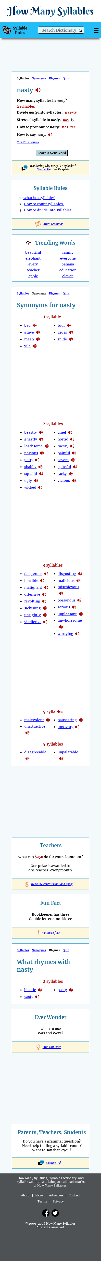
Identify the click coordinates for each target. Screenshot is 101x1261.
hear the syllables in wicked (40, 487)
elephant (33, 258)
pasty (62, 990)
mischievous (68, 587)
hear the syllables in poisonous (79, 600)
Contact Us (43, 169)
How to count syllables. (44, 204)
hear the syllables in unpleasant (81, 614)
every (33, 264)
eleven (68, 276)
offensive (32, 594)
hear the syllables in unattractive (27, 732)
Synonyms (39, 78)
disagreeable (35, 752)
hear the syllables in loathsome (47, 446)
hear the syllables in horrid (72, 439)
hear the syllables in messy (72, 446)
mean (29, 339)
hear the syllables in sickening (45, 608)
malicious (66, 580)
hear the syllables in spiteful (75, 466)
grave (29, 332)
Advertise (56, 1195)
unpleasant (67, 614)
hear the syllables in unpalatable (61, 758)
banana (68, 264)
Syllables (23, 293)
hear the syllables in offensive (44, 594)
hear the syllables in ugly (36, 480)
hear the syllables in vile (35, 346)
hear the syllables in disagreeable (27, 758)
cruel (62, 432)
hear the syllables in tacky (71, 473)
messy (63, 446)
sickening (32, 608)
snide (62, 339)
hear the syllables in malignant (46, 587)
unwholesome (70, 620)
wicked (30, 487)
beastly (30, 432)
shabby (30, 467)
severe (63, 460)
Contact (74, 1195)
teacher (33, 270)
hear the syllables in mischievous (61, 593)
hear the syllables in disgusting (80, 573)
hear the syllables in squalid (41, 473)
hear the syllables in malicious (78, 580)
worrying (65, 633)
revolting (32, 601)
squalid (30, 473)
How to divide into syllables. (48, 210)
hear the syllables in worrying (77, 633)
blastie (30, 990)
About (25, 1195)
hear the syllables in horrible (42, 580)
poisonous (67, 600)
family (68, 252)
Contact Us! (53, 1163)
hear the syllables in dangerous (46, 573)
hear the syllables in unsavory (77, 726)
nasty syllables (38, 90)
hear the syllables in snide (71, 339)
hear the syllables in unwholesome (61, 626)
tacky (62, 473)
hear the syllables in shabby (40, 466)
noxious (31, 453)
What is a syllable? (39, 198)
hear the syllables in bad (35, 325)
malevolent (34, 720)
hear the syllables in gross (71, 332)
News (39, 1195)
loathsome (33, 446)
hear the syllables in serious (74, 607)
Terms (42, 1201)
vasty (28, 997)
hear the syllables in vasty (37, 996)
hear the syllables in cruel (70, 432)
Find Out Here (52, 1047)
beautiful (33, 252)
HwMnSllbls (50, 11)
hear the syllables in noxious (42, 453)
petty (28, 460)
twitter (55, 1213)
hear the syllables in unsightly (45, 615)
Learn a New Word (52, 153)
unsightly (32, 615)
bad (27, 325)
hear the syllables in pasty (71, 989)
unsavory (65, 727)
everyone (68, 258)
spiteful (64, 467)
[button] (80, 30)
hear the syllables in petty (37, 459)
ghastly (30, 439)
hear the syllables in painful (74, 453)
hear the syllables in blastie (40, 989)
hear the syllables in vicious (74, 480)
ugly (28, 480)
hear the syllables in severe (73, 459)
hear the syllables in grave (38, 332)
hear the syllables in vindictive (45, 621)
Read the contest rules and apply (51, 884)
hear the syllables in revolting (44, 601)
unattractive (34, 726)
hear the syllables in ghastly (41, 439)
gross (62, 332)
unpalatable (68, 752)
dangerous (33, 574)
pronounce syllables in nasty (50, 134)
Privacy (58, 1201)
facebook (46, 1213)
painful (64, 453)
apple (33, 276)
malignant (33, 587)
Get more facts (50, 933)
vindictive (32, 622)
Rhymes (54, 78)
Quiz (66, 78)
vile (27, 346)
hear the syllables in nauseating (81, 720)
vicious (64, 480)
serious (64, 607)
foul (61, 325)
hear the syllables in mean (38, 339)
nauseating (67, 720)
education (67, 270)
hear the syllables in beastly (41, 432)
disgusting (67, 574)
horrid (63, 439)
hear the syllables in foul (69, 325)
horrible (31, 580)
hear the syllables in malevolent (48, 720)
